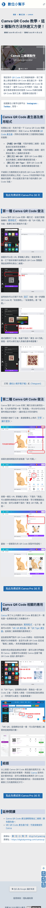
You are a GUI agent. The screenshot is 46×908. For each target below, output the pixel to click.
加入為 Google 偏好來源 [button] (24, 889)
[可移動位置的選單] (43, 868)
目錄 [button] (43, 875)
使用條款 (17, 898)
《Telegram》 (36, 383)
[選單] (44, 4)
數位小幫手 (16, 4)
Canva (4, 615)
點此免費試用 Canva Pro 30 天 (23, 195)
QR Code (16, 77)
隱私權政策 (28, 898)
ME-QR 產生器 (19, 628)
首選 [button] (43, 886)
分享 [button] (43, 880)
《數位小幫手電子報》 (18, 383)
